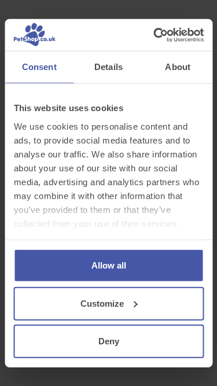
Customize (102, 303)
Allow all (108, 265)
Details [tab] (108, 67)
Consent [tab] (39, 67)
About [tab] (177, 67)
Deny (108, 341)
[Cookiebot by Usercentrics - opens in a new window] (155, 34)
